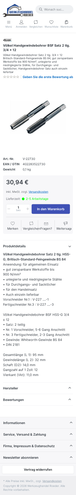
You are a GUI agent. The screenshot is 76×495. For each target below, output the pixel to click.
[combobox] (54, 9)
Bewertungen (13, 400)
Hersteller (10, 388)
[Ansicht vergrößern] (38, 117)
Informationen (14, 423)
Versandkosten (38, 191)
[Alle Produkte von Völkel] (8, 40)
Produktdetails (14, 246)
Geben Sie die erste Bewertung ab (48, 77)
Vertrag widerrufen (38, 469)
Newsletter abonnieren (21, 457)
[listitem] (38, 117)
